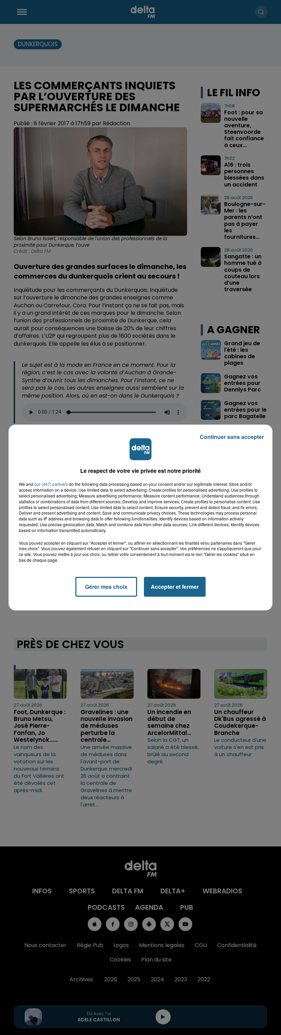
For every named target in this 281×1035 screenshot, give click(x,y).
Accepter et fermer (175, 587)
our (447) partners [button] (51, 484)
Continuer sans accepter (232, 437)
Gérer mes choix (106, 587)
